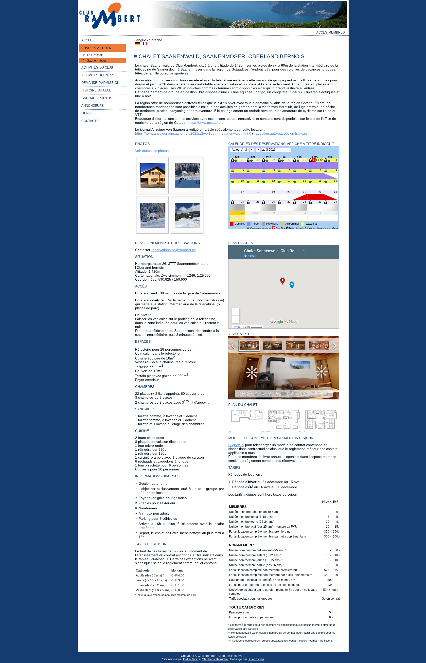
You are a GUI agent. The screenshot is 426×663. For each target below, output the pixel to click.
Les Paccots (95, 55)
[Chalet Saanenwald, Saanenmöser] (153, 190)
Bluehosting (256, 659)
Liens (86, 113)
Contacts (90, 121)
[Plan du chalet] (283, 431)
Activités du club (97, 67)
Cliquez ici (236, 445)
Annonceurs (92, 106)
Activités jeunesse (99, 75)
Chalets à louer (96, 48)
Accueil (88, 40)
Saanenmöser (96, 60)
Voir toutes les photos (152, 151)
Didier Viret (190, 659)
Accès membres (330, 32)
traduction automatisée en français (280, 133)
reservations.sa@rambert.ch (173, 250)
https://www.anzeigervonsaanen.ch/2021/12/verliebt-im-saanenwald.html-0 (193, 133)
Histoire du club (96, 90)
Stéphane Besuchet (215, 659)
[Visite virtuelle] (283, 398)
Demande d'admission (100, 83)
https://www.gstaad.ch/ (205, 123)
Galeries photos (96, 98)
